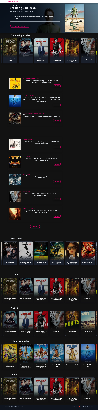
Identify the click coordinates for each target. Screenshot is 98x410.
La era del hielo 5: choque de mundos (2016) (26, 366)
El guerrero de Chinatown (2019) (87, 332)
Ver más (57, 85)
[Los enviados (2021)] (10, 48)
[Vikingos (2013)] (72, 48)
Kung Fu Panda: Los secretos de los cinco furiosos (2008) (88, 366)
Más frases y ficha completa (20, 26)
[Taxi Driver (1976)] (26, 251)
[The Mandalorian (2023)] (41, 251)
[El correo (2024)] (72, 320)
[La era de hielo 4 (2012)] (41, 353)
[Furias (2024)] (88, 48)
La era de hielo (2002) (57, 365)
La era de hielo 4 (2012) (41, 365)
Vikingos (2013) (72, 59)
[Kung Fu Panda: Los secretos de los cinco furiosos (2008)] (88, 353)
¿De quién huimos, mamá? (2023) (57, 262)
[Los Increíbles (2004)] (72, 251)
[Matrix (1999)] (88, 251)
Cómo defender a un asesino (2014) (41, 59)
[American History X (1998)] (10, 251)
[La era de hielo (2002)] (57, 353)
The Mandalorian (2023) (41, 262)
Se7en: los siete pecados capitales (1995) (57, 60)
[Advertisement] (37, 71)
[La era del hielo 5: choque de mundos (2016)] (26, 353)
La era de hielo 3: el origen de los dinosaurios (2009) (10, 366)
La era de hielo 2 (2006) (72, 365)
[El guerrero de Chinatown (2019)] (88, 320)
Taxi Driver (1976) (26, 262)
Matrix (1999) (87, 262)
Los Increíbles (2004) (72, 262)
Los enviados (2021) (10, 59)
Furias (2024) (87, 59)
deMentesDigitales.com (87, 406)
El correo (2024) (72, 331)
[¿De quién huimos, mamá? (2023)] (57, 251)
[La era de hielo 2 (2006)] (72, 353)
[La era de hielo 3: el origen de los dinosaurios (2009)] (10, 353)
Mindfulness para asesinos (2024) (26, 59)
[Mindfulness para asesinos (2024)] (26, 48)
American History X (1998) (10, 262)
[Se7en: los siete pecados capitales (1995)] (57, 48)
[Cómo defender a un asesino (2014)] (41, 48)
